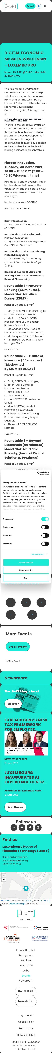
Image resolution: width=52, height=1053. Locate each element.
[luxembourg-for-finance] (39, 934)
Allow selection (26, 570)
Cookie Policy (26, 1021)
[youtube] (22, 827)
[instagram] (38, 827)
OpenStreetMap (17, 903)
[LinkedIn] (26, 602)
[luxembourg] (39, 924)
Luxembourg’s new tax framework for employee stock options (25, 727)
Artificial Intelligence (19, 790)
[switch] (45, 527)
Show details (37, 554)
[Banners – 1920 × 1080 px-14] (26, 733)
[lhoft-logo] (11, 5)
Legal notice (26, 1015)
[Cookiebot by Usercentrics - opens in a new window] (37, 473)
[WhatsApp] (41, 602)
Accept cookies (26, 562)
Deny (26, 578)
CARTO (28, 900)
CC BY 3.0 (45, 900)
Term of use (26, 1028)
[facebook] (30, 827)
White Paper (19, 759)
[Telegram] (10, 614)
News (7, 759)
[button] (26, 888)
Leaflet (6, 900)
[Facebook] (10, 602)
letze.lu (32, 1049)
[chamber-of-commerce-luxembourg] (12, 934)
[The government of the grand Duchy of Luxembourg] (16, 926)
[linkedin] (14, 827)
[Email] (32, 614)
